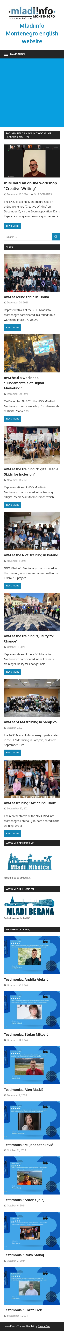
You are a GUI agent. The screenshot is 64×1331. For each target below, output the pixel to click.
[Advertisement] (32, 92)
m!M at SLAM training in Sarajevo (30, 722)
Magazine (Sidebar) (18, 929)
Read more (12, 226)
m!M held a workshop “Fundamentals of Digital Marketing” (24, 382)
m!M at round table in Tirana (26, 297)
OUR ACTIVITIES (43, 194)
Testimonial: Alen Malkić (23, 1089)
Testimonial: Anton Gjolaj (24, 1199)
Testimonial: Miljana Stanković (28, 1144)
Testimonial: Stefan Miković (26, 1034)
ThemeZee (44, 1326)
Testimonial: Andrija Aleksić (26, 979)
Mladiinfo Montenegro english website (32, 33)
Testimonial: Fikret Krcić (23, 1310)
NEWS (9, 246)
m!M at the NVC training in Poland (31, 555)
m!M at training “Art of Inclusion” (30, 803)
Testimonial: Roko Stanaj (24, 1255)
